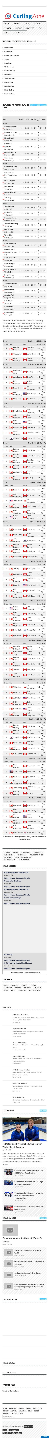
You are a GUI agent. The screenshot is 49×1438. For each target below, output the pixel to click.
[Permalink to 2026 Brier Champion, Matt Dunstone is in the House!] (8, 1263)
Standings (8, 63)
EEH (41, 119)
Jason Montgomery (11, 223)
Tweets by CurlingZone (11, 1391)
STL (35, 119)
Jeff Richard (8, 229)
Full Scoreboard (17, 973)
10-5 (38, 433)
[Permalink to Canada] (8, 1171)
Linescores (8, 74)
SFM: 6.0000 (8, 82)
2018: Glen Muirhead (20, 1083)
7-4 (39, 427)
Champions (8, 51)
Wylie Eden (8, 235)
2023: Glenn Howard (20, 1042)
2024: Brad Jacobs (19, 1028)
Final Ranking (9, 86)
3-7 (39, 461)
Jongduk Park (9, 295)
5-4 (39, 619)
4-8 (39, 579)
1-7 (39, 399)
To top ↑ (45, 1437)
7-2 (39, 490)
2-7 (39, 416)
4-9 (39, 517)
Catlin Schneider (10, 258)
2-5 (39, 664)
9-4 (39, 821)
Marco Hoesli (9, 138)
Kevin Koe (8, 212)
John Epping (8, 186)
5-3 (39, 743)
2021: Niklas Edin (19, 1056)
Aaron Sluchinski (10, 283)
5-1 (39, 596)
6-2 (39, 511)
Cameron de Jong (10, 166)
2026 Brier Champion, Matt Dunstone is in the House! (29, 1263)
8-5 (39, 456)
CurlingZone (28, 1426)
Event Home (8, 47)
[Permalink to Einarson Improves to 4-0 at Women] (8, 1252)
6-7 (39, 698)
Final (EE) (43, 697)
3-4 (39, 585)
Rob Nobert (8, 301)
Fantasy (18, 28)
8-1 (39, 495)
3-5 (39, 354)
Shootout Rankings (23, 857)
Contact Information (11, 55)
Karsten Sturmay (10, 132)
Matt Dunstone (9, 181)
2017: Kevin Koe (18, 1097)
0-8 (39, 754)
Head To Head (9, 94)
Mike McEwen (9, 289)
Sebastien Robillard (8, 145)
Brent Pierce (8, 172)
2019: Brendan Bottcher (21, 1070)
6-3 (39, 388)
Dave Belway (9, 275)
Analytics (30, 28)
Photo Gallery (9, 90)
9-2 (39, 348)
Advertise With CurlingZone (12, 1433)
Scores (8, 28)
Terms (5, 1430)
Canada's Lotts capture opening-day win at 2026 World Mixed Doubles (28, 1171)
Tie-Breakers (9, 67)
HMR (31, 119)
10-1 (38, 556)
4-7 (39, 393)
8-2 (39, 613)
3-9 (39, 569)
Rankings (17, 24)
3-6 (39, 359)
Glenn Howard (9, 249)
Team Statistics (9, 78)
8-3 (39, 506)
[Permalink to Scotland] (8, 1182)
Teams (37, 24)
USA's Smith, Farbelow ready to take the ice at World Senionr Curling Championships (28, 1195)
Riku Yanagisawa (10, 218)
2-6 (39, 669)
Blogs (7, 32)
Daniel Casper (9, 263)
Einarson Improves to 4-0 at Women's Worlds (27, 1251)
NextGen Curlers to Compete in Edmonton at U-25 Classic (29, 1208)
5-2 (39, 472)
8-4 (39, 703)
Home (7, 24)
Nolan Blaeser (9, 312)
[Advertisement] (24, 929)
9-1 (39, 478)
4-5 (39, 748)
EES (44, 119)
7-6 (39, 766)
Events (28, 24)
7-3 (39, 793)
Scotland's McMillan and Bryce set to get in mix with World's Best (28, 1183)
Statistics (8, 988)
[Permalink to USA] (8, 1194)
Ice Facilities (19, 32)
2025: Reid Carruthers (21, 1015)
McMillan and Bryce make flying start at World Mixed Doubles (22, 1145)
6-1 (39, 382)
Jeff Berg (7, 198)
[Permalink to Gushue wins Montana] (8, 1274)
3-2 (39, 438)
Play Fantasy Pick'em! (32, 973)
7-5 (39, 371)
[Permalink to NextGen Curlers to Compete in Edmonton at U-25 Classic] (8, 1208)
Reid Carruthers (10, 244)
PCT (27, 119)
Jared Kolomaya (10, 152)
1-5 (39, 647)
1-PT (38, 119)
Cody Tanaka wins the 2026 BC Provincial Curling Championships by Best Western (29, 1285)
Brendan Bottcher (10, 126)
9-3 (39, 608)
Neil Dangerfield (10, 269)
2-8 (39, 827)
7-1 (39, 726)
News (40, 28)
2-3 (39, 422)
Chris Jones (8, 158)
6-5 (39, 501)
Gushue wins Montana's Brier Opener (27, 1273)
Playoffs (27, 878)
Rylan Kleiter (9, 306)
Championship (9, 71)
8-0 (39, 450)
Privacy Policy (13, 1430)
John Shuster (9, 206)
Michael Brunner (10, 192)
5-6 (39, 411)
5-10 (38, 658)
